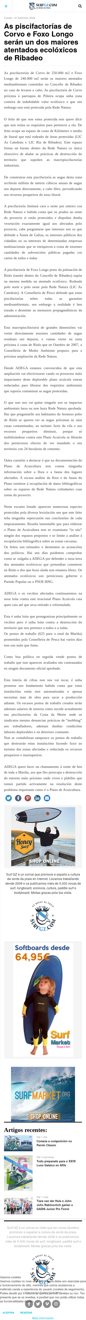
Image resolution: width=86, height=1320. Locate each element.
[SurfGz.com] (43, 6)
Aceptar (8, 1312)
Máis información (43, 1318)
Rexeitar (26, 1312)
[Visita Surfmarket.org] (43, 1094)
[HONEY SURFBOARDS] (43, 836)
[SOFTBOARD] (43, 1000)
